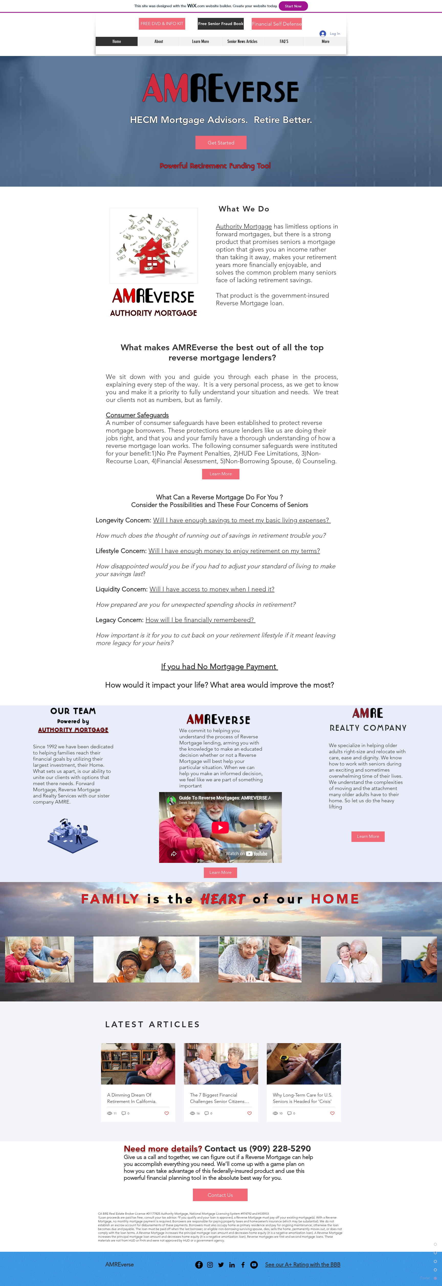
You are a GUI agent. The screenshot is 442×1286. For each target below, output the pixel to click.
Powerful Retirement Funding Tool (215, 166)
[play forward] (430, 960)
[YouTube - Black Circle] (254, 1265)
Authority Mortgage (244, 226)
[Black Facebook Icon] (243, 1265)
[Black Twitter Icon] (221, 1265)
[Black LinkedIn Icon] (232, 1265)
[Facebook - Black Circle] (199, 1265)
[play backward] (11, 960)
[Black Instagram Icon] (210, 1265)
